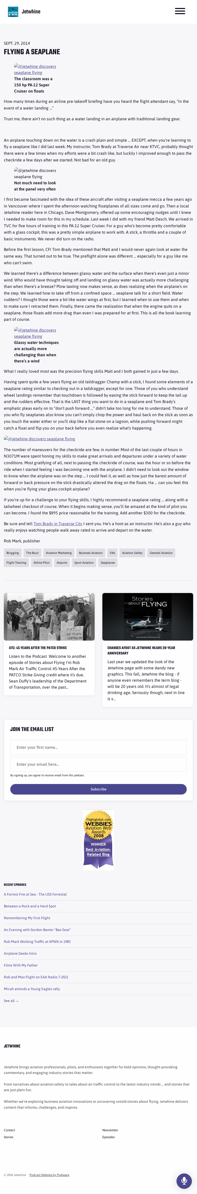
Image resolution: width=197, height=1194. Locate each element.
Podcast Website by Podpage (49, 1175)
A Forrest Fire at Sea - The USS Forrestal (35, 894)
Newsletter (110, 1130)
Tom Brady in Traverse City (58, 523)
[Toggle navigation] (180, 12)
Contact (9, 1130)
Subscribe (98, 789)
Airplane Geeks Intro (20, 953)
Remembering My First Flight (27, 918)
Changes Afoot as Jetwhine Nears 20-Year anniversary (141, 651)
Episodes (108, 1137)
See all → (11, 1001)
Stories (8, 1137)
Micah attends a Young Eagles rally (32, 989)
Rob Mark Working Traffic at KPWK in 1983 (37, 942)
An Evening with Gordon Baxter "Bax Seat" (37, 930)
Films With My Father (21, 965)
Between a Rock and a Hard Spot (30, 906)
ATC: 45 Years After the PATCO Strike (38, 648)
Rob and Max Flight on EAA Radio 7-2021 (36, 977)
